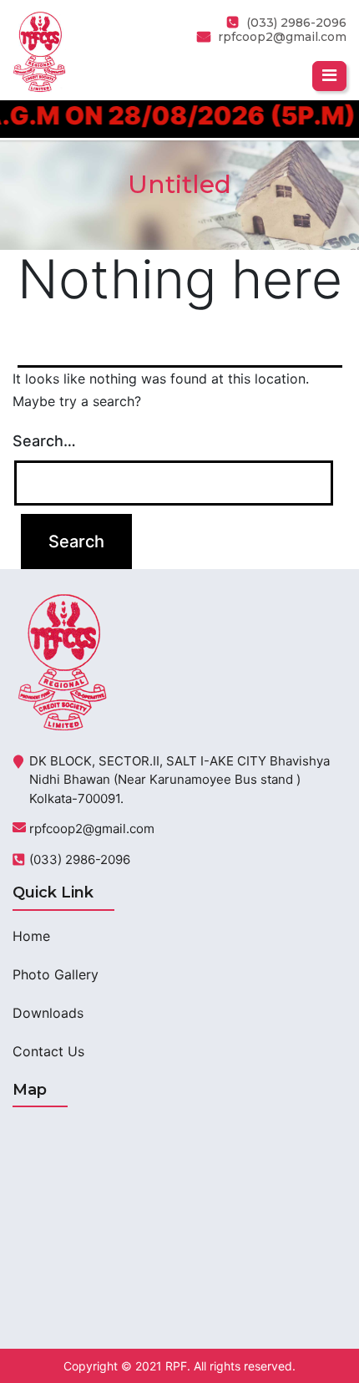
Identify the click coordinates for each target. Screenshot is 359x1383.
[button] (329, 76)
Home (31, 936)
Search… (44, 441)
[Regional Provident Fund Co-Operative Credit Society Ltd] (39, 50)
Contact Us (48, 1051)
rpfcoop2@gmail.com (282, 36)
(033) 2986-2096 (79, 859)
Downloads (48, 1012)
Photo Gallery (56, 974)
